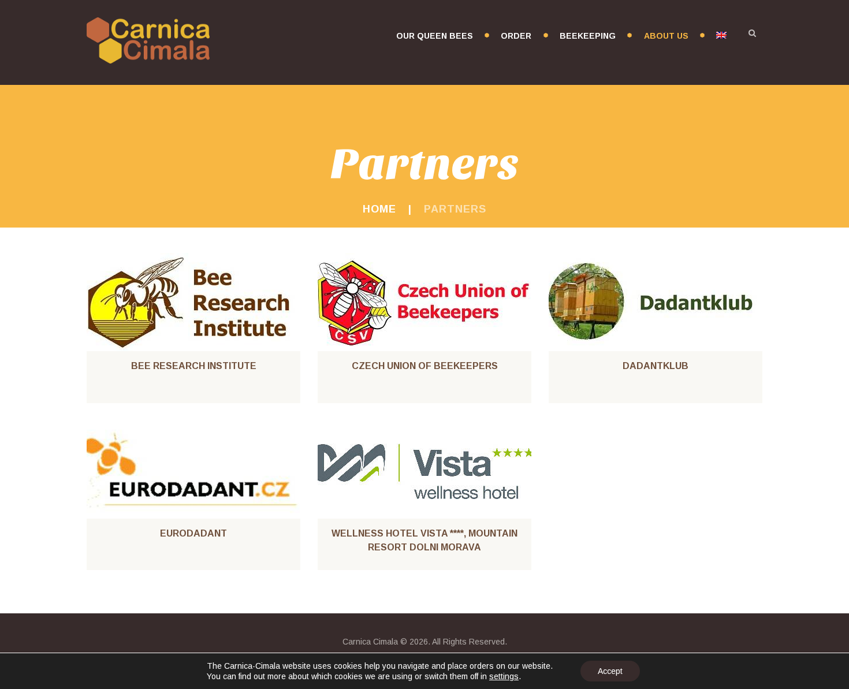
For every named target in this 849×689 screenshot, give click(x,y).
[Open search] (752, 33)
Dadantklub (655, 366)
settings (504, 676)
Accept (610, 671)
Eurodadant (193, 533)
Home (379, 209)
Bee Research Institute (193, 366)
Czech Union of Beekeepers (425, 366)
